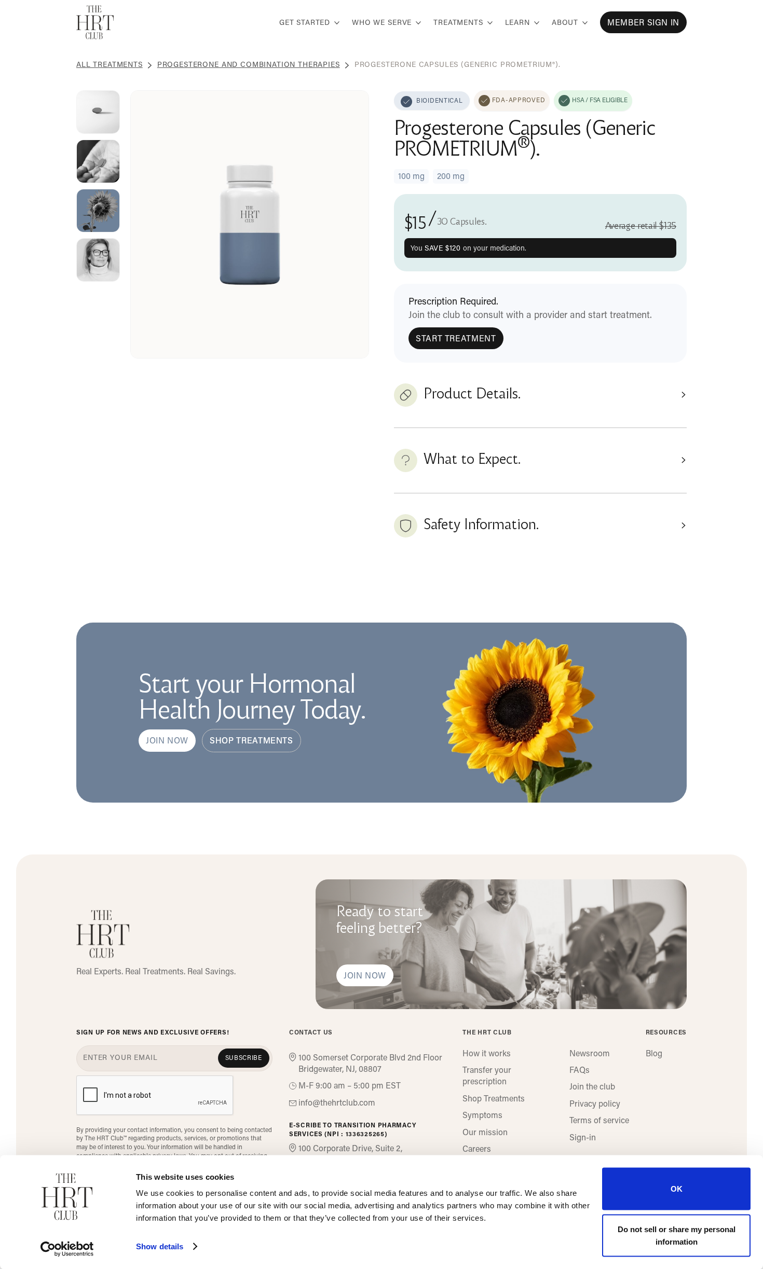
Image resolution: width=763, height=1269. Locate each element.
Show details (159, 1246)
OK (677, 1188)
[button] (309, 22)
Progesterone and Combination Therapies (248, 65)
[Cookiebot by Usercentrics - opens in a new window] (67, 1249)
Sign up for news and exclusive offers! (152, 1033)
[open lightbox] (98, 112)
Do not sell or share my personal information (676, 1235)
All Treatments (109, 65)
